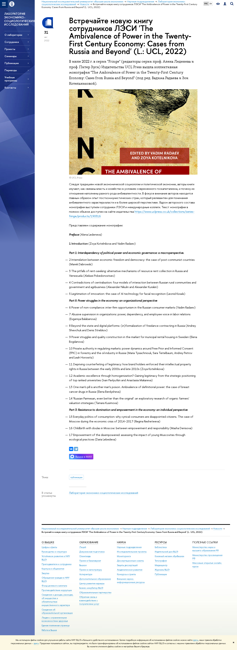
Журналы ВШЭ (162, 569)
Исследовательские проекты (132, 551)
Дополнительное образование (95, 578)
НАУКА (121, 542)
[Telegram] (76, 449)
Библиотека (161, 547)
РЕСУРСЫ (161, 542)
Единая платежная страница (55, 625)
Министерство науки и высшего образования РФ (205, 549)
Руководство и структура (54, 551)
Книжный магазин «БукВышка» (169, 556)
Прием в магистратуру (90, 569)
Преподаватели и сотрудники (56, 564)
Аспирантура (85, 574)
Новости (217, 528)
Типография (161, 560)
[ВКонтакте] (71, 449)
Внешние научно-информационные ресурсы (131, 580)
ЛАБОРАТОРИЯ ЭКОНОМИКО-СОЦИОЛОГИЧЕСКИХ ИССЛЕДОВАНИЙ (19, 19)
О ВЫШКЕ (48, 542)
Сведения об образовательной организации (57, 611)
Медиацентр (161, 565)
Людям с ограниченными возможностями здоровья (55, 619)
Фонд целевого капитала (54, 585)
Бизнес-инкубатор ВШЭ (91, 587)
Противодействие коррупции (57, 590)
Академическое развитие (129, 569)
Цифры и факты (49, 547)
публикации (76, 477)
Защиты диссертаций (127, 565)
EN (211, 3)
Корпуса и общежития (53, 568)
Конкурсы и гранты (126, 574)
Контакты (10, 87)
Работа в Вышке (49, 630)
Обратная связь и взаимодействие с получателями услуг (89, 600)
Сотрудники (12, 42)
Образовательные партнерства (95, 592)
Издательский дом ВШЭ (166, 551)
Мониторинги (124, 556)
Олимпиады (85, 556)
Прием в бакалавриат (90, 560)
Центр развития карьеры (91, 583)
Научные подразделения (134, 528)
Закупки (45, 573)
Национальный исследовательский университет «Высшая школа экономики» (80, 528)
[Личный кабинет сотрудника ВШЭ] (224, 4)
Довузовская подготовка (91, 551)
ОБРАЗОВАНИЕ (88, 542)
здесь (195, 640)
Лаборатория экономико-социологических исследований (103, 493)
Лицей (82, 547)
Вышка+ (83, 565)
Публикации (161, 574)
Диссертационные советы (130, 560)
